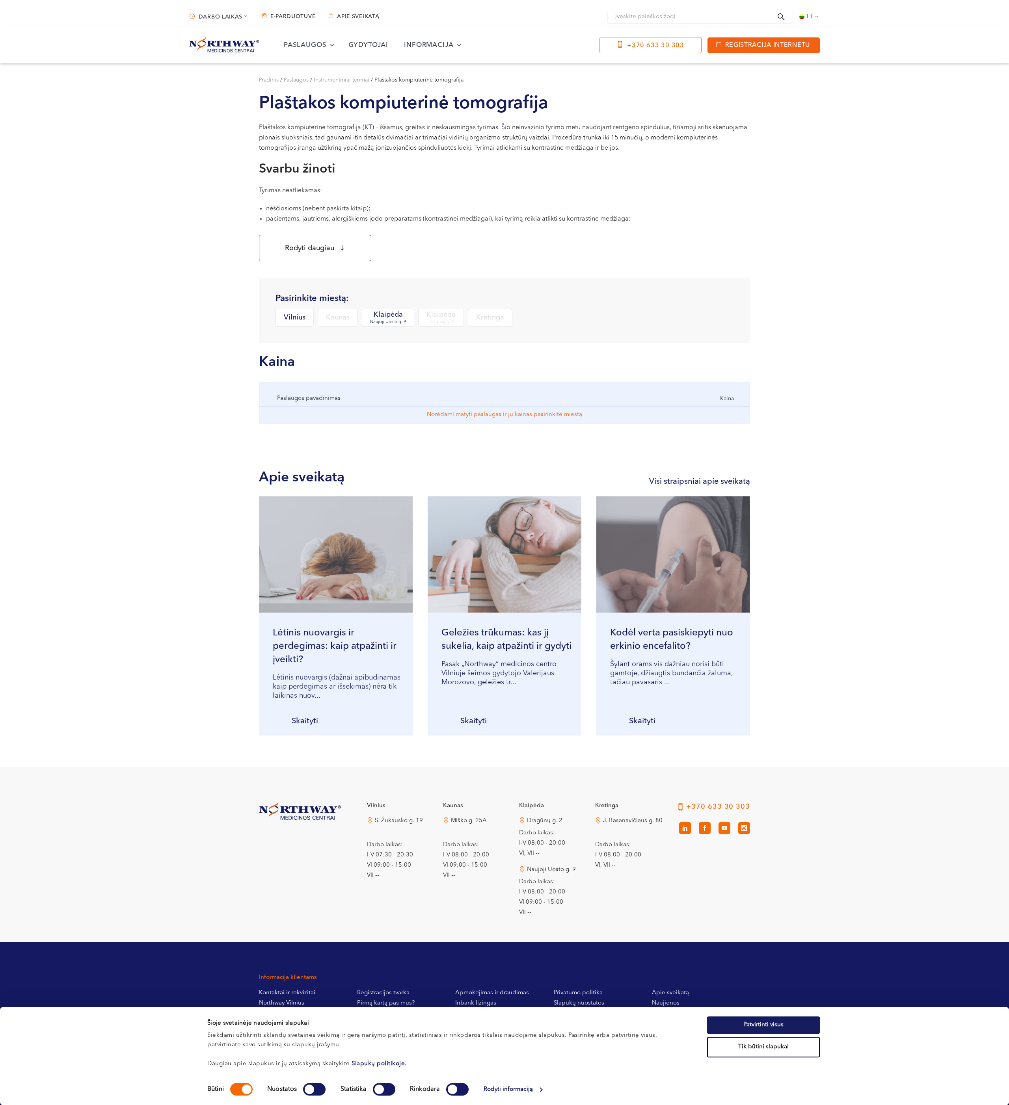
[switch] (314, 1089)
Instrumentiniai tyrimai (341, 80)
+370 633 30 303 (655, 46)
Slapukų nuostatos (579, 1003)
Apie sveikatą (358, 16)
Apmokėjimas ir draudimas (492, 993)
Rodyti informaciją (508, 1089)
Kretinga (490, 317)
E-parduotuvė (292, 16)
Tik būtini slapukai (763, 1047)
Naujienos (665, 1003)
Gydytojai (368, 45)
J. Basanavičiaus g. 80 (633, 821)
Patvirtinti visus (763, 1025)
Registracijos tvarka (383, 993)
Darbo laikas (220, 17)
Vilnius (294, 317)
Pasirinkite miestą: (312, 298)
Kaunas (338, 317)
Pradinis (269, 80)
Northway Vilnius (281, 1003)
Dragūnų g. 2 (544, 821)
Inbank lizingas (475, 1003)
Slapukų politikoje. (379, 1064)
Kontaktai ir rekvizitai (287, 993)
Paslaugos (296, 80)
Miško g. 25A (469, 821)
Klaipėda (388, 317)
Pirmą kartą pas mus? (386, 1003)
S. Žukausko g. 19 (399, 821)
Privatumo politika (578, 993)
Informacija (428, 45)
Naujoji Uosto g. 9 (551, 870)
